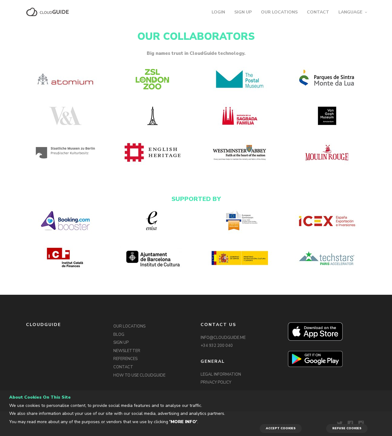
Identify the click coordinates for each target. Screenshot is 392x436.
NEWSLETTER (126, 351)
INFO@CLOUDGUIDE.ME (223, 337)
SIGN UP (243, 12)
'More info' (183, 422)
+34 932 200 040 (217, 345)
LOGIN (218, 12)
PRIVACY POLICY (216, 382)
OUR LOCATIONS (279, 12)
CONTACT (318, 12)
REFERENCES (125, 359)
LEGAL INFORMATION (221, 374)
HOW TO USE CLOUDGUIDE (139, 375)
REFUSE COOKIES (346, 428)
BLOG (118, 334)
